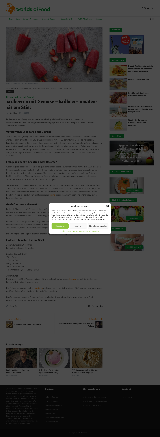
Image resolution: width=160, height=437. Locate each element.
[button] (107, 206)
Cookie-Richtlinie (66, 231)
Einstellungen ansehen (98, 226)
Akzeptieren (60, 226)
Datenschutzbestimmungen (82, 231)
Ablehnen (78, 226)
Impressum (96, 231)
